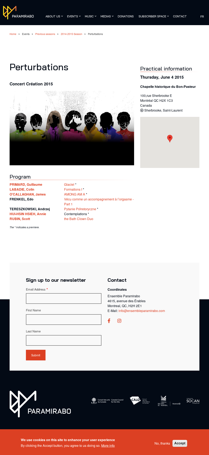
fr (202, 16)
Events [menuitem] (71, 18)
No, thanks (162, 443)
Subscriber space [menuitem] (151, 18)
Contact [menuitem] (180, 16)
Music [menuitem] (88, 18)
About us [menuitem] (51, 18)
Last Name (33, 331)
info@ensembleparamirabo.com (142, 310)
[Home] (18, 12)
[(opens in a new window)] (109, 321)
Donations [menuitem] (126, 16)
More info (108, 445)
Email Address (36, 289)
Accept (179, 443)
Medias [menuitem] (105, 18)
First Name (33, 310)
